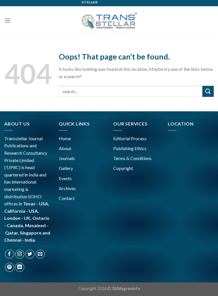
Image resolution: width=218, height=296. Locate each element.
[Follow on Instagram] (19, 254)
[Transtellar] (109, 20)
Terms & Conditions (132, 158)
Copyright (123, 168)
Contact (67, 198)
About (65, 148)
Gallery (66, 168)
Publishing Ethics (129, 148)
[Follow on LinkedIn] (19, 267)
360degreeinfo (126, 288)
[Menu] (7, 20)
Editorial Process (129, 138)
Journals (67, 158)
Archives (67, 188)
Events (65, 178)
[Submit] (208, 91)
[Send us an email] (40, 254)
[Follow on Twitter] (30, 254)
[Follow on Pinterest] (9, 267)
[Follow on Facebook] (9, 254)
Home (65, 138)
